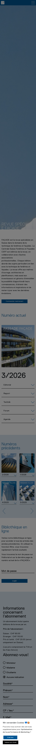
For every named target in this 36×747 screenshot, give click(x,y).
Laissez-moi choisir (11, 742)
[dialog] (18, 732)
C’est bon (10, 737)
